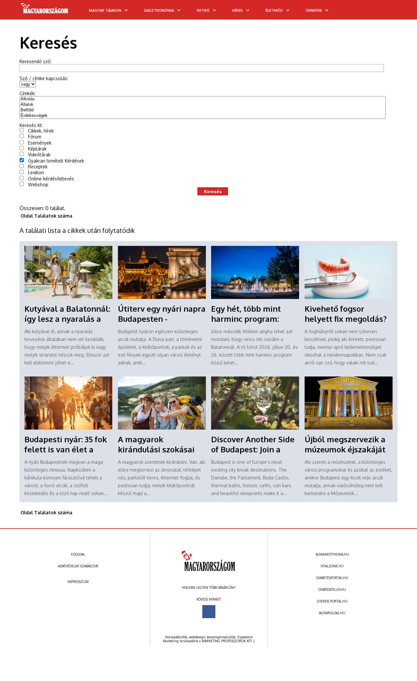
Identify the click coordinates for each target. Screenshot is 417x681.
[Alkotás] (202, 99)
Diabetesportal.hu (332, 578)
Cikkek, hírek (41, 131)
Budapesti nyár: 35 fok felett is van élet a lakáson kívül (65, 449)
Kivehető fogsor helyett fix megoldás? (346, 314)
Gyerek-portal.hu (332, 601)
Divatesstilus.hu (332, 589)
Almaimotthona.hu (332, 554)
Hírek (237, 10)
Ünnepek (314, 10)
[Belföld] (202, 110)
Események (39, 143)
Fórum (34, 136)
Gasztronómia (159, 10)
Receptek (38, 166)
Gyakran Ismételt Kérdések (56, 160)
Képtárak (37, 148)
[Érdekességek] (202, 116)
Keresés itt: (31, 125)
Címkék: (28, 93)
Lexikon (36, 172)
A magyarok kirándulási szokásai (156, 444)
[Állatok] (202, 104)
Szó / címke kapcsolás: (44, 78)
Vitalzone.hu (332, 566)
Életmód (274, 10)
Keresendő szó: (35, 61)
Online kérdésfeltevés (51, 178)
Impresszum (78, 582)
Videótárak (39, 154)
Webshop (38, 184)
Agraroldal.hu (332, 613)
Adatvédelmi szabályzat (78, 566)
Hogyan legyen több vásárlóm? (209, 587)
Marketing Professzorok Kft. (227, 641)
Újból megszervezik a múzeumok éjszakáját (345, 444)
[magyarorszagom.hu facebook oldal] (208, 611)
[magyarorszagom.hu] (45, 10)
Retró (203, 10)
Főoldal (78, 554)
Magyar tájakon (105, 10)
